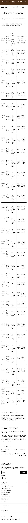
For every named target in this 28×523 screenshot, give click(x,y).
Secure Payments (4, 494)
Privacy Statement (5, 499)
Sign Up (23, 472)
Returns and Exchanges (6, 490)
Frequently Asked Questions (7, 486)
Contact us (3, 501)
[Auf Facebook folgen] (2, 478)
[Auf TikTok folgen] (8, 478)
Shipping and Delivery (5, 488)
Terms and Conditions (5, 496)
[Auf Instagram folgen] (5, 478)
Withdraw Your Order (5, 492)
